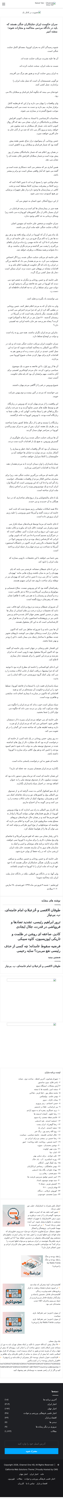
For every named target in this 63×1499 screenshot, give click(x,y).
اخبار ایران (52, 1404)
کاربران (21, 1483)
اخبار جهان (52, 1408)
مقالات (54, 1431)
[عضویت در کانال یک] (31, 12)
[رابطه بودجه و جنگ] (32, 1276)
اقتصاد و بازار (51, 1417)
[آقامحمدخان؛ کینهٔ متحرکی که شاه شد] (14, 1305)
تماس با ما (30, 1483)
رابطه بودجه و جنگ (52, 1256)
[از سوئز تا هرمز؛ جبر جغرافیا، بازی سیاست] (14, 1333)
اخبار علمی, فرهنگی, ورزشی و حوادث (40, 1413)
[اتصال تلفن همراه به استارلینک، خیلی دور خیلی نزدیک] (14, 1226)
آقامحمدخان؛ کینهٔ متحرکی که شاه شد (45, 1284)
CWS (56, 1469)
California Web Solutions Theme (19, 1469)
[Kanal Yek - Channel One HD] (44, 4)
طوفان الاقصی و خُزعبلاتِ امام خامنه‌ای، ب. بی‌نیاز (32, 966)
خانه (42, 1474)
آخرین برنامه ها (50, 1399)
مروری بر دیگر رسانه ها (46, 1427)
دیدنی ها (53, 1422)
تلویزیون (11, 1479)
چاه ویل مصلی (54, 1341)
